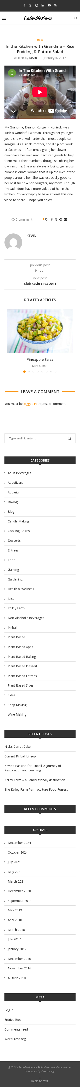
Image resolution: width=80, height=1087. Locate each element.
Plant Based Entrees (22, 676)
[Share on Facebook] (52, 219)
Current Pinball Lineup (20, 756)
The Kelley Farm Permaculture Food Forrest (36, 789)
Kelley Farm (16, 608)
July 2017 (14, 939)
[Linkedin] (43, 5)
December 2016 (19, 959)
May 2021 (15, 872)
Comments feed (16, 1029)
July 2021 (14, 862)
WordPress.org (15, 1039)
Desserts (14, 540)
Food (11, 560)
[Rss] (55, 5)
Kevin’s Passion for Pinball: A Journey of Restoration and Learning (32, 768)
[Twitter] (30, 5)
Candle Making (18, 521)
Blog (11, 511)
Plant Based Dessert (22, 666)
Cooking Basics (19, 531)
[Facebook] (24, 5)
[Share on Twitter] (56, 219)
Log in (8, 1010)
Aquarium (15, 492)
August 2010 (17, 978)
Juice (11, 598)
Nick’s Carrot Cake (17, 746)
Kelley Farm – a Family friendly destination (34, 780)
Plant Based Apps (20, 647)
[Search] (75, 18)
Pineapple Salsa (40, 359)
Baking (13, 502)
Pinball (12, 627)
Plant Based (16, 637)
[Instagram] (36, 5)
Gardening (15, 579)
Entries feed (13, 1019)
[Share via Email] (65, 219)
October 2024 (18, 852)
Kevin (33, 58)
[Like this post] (46, 219)
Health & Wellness (21, 589)
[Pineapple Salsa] (40, 331)
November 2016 (19, 968)
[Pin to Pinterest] (60, 219)
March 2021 (16, 881)
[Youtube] (49, 5)
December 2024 (19, 842)
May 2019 (15, 910)
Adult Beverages (19, 473)
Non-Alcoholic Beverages (26, 618)
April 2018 (15, 920)
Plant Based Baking (22, 656)
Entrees (13, 550)
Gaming (13, 569)
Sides (11, 695)
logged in (30, 404)
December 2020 (19, 891)
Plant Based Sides (21, 685)
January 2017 (17, 949)
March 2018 (16, 930)
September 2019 (20, 901)
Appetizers (15, 482)
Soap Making (17, 705)
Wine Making (17, 714)
